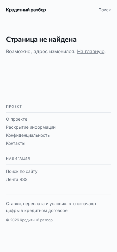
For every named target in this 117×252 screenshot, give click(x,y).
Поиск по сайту (22, 171)
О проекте (16, 119)
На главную (90, 51)
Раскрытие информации (31, 127)
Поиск (104, 9)
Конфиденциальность (28, 135)
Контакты (15, 143)
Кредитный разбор (26, 10)
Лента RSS (17, 179)
